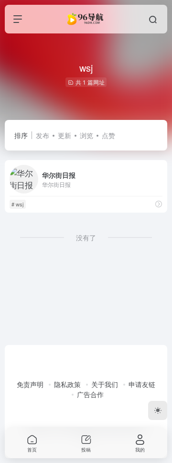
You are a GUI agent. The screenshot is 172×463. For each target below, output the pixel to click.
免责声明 (30, 384)
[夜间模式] (157, 410)
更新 (64, 135)
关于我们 (104, 384)
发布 (42, 135)
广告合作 (90, 394)
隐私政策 (67, 384)
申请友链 (142, 384)
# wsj (17, 204)
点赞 (108, 135)
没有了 (86, 237)
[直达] (158, 203)
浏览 (86, 135)
